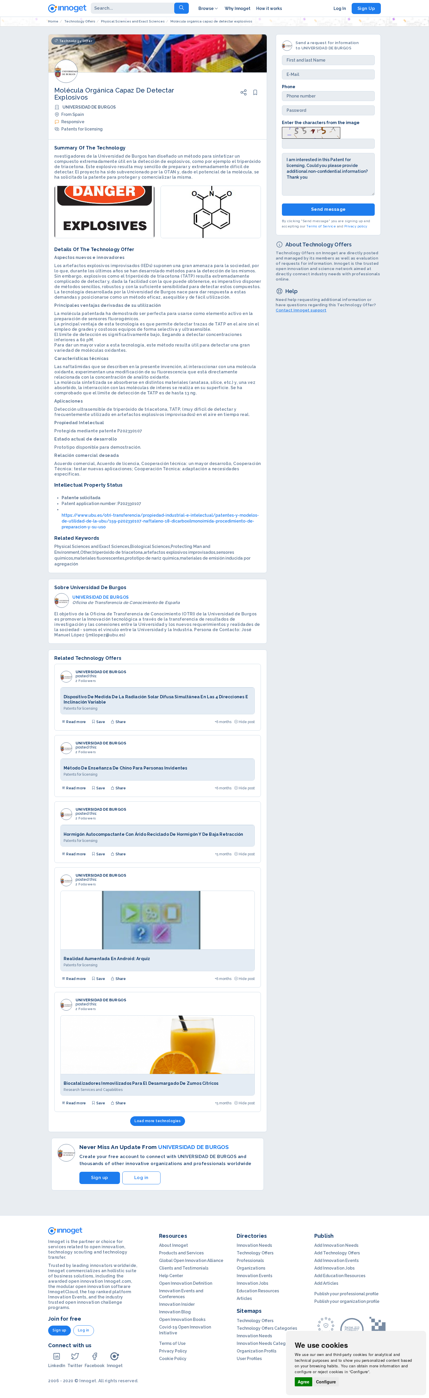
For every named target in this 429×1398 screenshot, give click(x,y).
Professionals (250, 1260)
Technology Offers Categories (267, 1328)
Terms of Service (321, 226)
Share (120, 722)
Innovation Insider (177, 1304)
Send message (328, 209)
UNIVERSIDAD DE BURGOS (101, 672)
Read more (75, 722)
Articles (244, 1298)
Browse (206, 8)
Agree (303, 1382)
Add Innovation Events (336, 1260)
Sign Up (366, 8)
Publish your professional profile (346, 1293)
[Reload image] (311, 132)
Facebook (94, 1365)
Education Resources (258, 1291)
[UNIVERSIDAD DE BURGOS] (66, 677)
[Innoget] (67, 7)
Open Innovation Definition (185, 1283)
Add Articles (326, 1283)
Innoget (115, 1365)
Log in (141, 1177)
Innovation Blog (175, 1312)
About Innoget (173, 1245)
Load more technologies (158, 1121)
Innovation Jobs (252, 1283)
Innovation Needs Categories (266, 1343)
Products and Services (181, 1253)
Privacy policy (355, 226)
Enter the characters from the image (321, 122)
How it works (269, 8)
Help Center (171, 1275)
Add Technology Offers (337, 1253)
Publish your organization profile (346, 1301)
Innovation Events (254, 1275)
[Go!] (181, 8)
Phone (288, 86)
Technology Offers (255, 1253)
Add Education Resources (339, 1275)
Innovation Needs (254, 1245)
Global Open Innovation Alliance (191, 1260)
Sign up (99, 1177)
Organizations (251, 1268)
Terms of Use (172, 1343)
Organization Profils (256, 1351)
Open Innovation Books (182, 1319)
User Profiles (249, 1358)
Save (100, 722)
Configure (326, 1382)
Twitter (74, 1365)
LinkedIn (56, 1365)
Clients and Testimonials (183, 1268)
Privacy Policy (173, 1351)
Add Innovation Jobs (334, 1268)
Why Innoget (237, 8)
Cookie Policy (172, 1358)
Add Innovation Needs (336, 1245)
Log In (340, 8)
